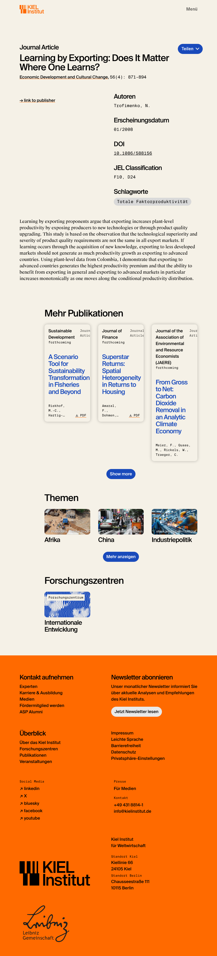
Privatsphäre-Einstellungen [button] (138, 758)
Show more (121, 474)
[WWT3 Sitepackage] (39, 9)
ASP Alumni (31, 712)
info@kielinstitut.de (132, 811)
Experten (28, 686)
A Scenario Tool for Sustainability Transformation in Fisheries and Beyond (68, 374)
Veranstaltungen (36, 761)
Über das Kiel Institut (40, 742)
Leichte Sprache (127, 739)
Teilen (187, 49)
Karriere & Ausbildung (41, 693)
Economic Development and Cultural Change (64, 77)
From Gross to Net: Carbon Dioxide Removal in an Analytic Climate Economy (171, 406)
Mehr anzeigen (121, 556)
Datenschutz (123, 752)
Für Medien (125, 788)
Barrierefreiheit (126, 745)
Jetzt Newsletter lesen (137, 711)
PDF (83, 415)
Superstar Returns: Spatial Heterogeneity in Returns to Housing (121, 374)
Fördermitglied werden (42, 705)
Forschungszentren (39, 749)
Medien (27, 699)
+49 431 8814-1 (128, 805)
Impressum (122, 733)
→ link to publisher (37, 100)
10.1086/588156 (133, 153)
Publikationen (33, 755)
